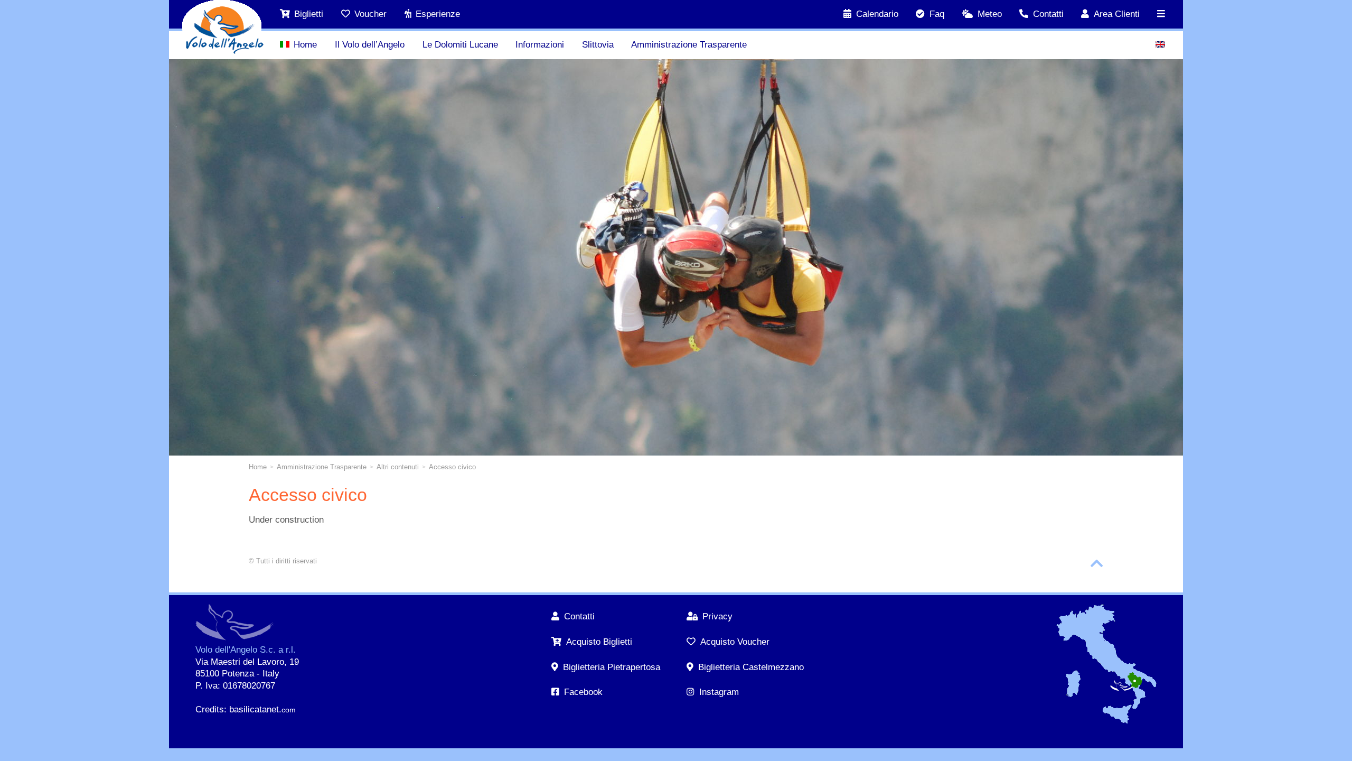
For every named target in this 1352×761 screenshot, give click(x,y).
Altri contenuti (398, 467)
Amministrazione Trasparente (689, 45)
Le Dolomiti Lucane (460, 45)
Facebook (583, 692)
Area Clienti (1117, 14)
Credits (209, 709)
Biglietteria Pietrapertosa (611, 667)
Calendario (877, 14)
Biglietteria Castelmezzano (750, 667)
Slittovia (598, 45)
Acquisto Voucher (734, 642)
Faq (936, 14)
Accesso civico (452, 467)
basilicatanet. (262, 709)
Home (305, 45)
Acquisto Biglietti (599, 642)
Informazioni (539, 45)
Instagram (718, 692)
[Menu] (1162, 14)
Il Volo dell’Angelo (370, 45)
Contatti (1048, 14)
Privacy (717, 616)
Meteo (990, 14)
